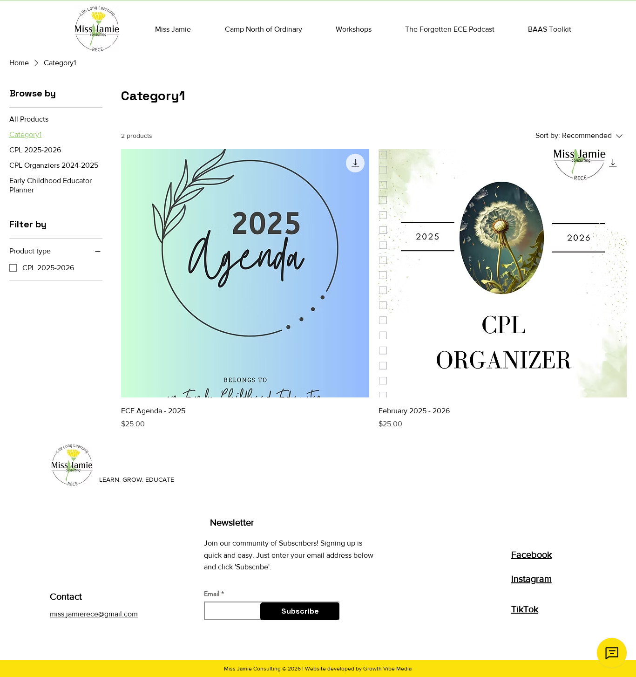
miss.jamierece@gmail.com (94, 614)
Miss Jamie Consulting (252, 668)
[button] (173, 29)
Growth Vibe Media (387, 668)
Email (211, 593)
